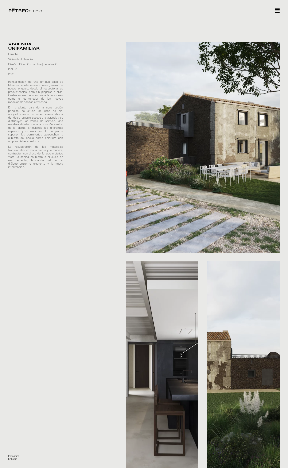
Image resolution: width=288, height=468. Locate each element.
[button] (13, 456)
